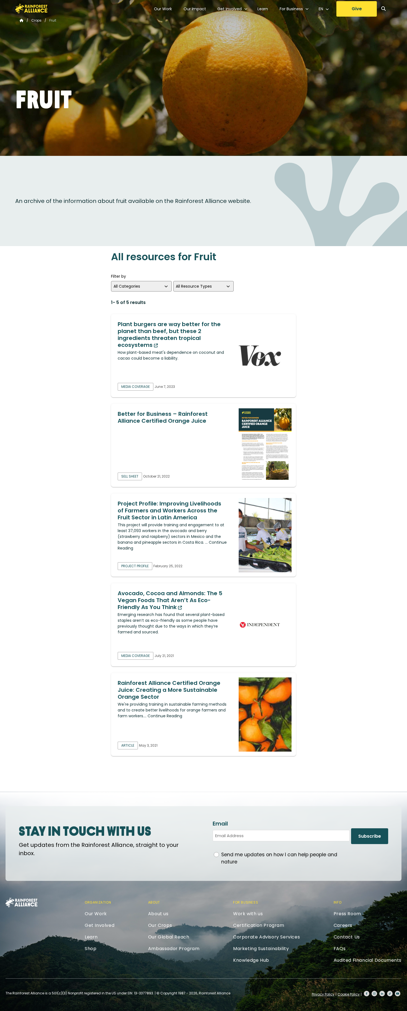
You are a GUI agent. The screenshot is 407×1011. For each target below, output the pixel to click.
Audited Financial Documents (367, 960)
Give (357, 9)
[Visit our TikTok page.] (390, 993)
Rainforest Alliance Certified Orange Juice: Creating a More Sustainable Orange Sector (169, 690)
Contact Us (347, 937)
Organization (98, 902)
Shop (90, 948)
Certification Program (258, 925)
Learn (262, 9)
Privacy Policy (323, 994)
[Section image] (265, 356)
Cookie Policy (349, 994)
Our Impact (195, 9)
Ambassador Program (174, 948)
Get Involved (229, 9)
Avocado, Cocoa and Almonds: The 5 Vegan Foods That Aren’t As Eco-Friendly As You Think (170, 600)
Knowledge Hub (251, 960)
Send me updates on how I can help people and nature (279, 858)
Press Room (347, 914)
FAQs (340, 948)
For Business (291, 9)
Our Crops (160, 925)
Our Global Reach (168, 937)
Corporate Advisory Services (266, 937)
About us (158, 914)
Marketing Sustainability (261, 948)
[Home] (31, 8)
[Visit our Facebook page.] (366, 993)
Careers (343, 925)
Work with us (248, 914)
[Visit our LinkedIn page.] (382, 993)
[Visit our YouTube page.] (397, 993)
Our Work (163, 9)
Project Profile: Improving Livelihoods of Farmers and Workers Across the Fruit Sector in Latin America (169, 510)
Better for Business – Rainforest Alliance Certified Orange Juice (163, 417)
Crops (36, 20)
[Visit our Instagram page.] (374, 993)
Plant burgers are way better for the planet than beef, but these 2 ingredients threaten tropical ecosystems (169, 334)
